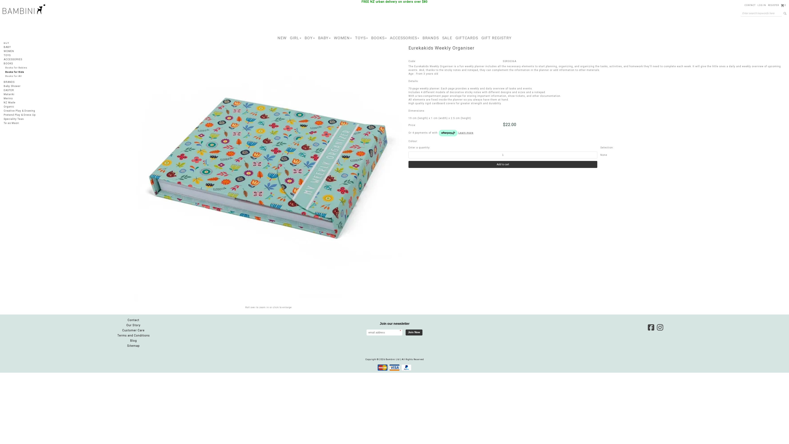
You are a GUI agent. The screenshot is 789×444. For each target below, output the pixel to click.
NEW (282, 38)
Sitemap (133, 345)
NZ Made (9, 102)
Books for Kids (14, 72)
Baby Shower (12, 86)
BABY (323, 38)
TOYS (360, 38)
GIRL (294, 38)
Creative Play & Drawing (19, 110)
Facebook (651, 327)
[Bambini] (24, 9)
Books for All (13, 76)
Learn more (465, 132)
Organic (9, 106)
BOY (309, 38)
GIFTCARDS (467, 38)
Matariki (9, 94)
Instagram (660, 327)
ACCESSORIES (403, 38)
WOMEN (342, 38)
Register (773, 5)
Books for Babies (16, 67)
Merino (8, 98)
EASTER (9, 90)
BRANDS (430, 38)
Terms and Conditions (133, 335)
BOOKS (378, 38)
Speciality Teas (14, 119)
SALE (447, 38)
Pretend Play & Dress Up (20, 114)
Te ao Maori (11, 123)
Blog (133, 340)
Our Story (133, 325)
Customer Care (133, 330)
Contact (750, 5)
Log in (762, 5)
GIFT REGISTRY (496, 38)
